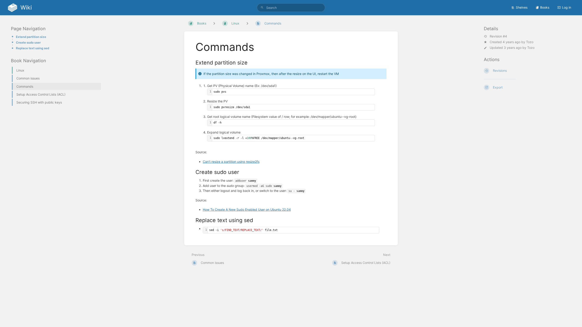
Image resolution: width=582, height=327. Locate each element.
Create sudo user (28, 42)
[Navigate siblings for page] (247, 23)
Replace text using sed (32, 48)
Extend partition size (31, 37)
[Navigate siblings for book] (214, 23)
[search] (291, 7)
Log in (566, 7)
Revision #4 (498, 36)
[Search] (262, 8)
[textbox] (293, 92)
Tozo (529, 42)
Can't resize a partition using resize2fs (231, 162)
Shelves (521, 7)
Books (544, 7)
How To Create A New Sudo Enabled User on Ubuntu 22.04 (247, 209)
